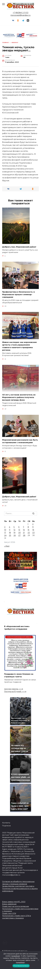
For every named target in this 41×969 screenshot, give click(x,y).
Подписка (6, 826)
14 (24, 530)
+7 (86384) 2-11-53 (20, 13)
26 (15, 535)
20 (19, 533)
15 (28, 530)
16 (33, 530)
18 (10, 533)
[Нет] (38, 960)
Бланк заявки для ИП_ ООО (13, 902)
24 (5, 535)
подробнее (16, 956)
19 (14, 533)
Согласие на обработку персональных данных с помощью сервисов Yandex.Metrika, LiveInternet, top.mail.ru (18, 884)
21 (24, 533)
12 (14, 530)
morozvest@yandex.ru (20, 15)
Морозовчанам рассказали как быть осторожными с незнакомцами (20, 441)
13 (19, 530)
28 (24, 535)
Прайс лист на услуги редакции (15, 906)
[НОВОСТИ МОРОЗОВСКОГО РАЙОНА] (20, 670)
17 (5, 533)
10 (5, 530)
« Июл (7, 546)
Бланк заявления (9, 904)
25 (10, 535)
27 (19, 535)
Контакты (6, 823)
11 (9, 530)
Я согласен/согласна (21, 966)
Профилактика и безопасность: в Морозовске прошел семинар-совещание (18, 294)
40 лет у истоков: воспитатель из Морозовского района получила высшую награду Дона (18, 397)
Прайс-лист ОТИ (9, 913)
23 (33, 533)
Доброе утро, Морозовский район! (19, 247)
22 (29, 533)
